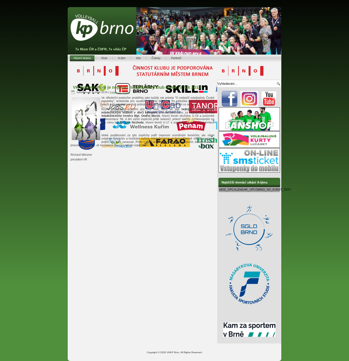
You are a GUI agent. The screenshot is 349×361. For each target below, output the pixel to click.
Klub (104, 58)
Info (138, 58)
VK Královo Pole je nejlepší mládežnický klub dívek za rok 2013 (137, 87)
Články (155, 58)
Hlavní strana (82, 58)
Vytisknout (116, 92)
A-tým (121, 58)
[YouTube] (269, 105)
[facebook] (230, 105)
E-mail (126, 92)
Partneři (176, 58)
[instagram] (249, 105)
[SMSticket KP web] (249, 171)
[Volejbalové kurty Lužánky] (249, 146)
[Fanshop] (249, 129)
